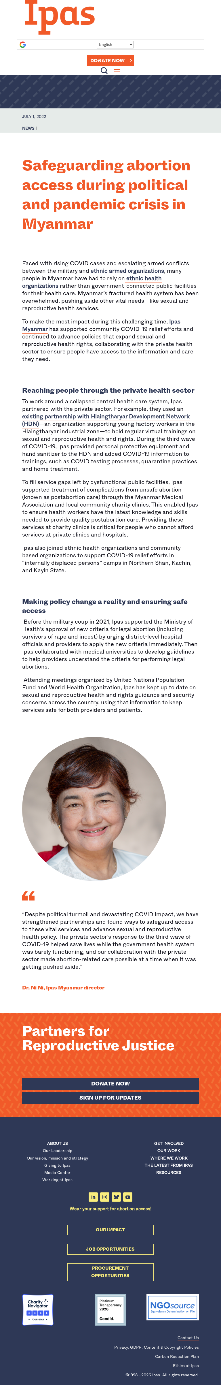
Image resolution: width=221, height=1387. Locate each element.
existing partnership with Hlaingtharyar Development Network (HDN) (106, 420)
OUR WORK (168, 1150)
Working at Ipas (57, 1180)
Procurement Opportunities (110, 1272)
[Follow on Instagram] (104, 1197)
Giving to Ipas (57, 1165)
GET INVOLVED (169, 1143)
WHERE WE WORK (168, 1158)
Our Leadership (57, 1150)
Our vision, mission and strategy (57, 1158)
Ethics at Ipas (186, 1366)
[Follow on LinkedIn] (93, 1197)
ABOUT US (57, 1143)
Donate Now (107, 60)
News (28, 128)
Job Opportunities (110, 1249)
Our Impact (110, 1230)
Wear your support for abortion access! (110, 1208)
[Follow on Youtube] (127, 1197)
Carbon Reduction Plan (177, 1356)
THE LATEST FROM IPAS (169, 1165)
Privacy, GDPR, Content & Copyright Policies (156, 1347)
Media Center (57, 1172)
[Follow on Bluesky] (116, 1197)
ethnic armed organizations (127, 271)
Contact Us (188, 1338)
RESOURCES (168, 1172)
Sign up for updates (110, 1098)
